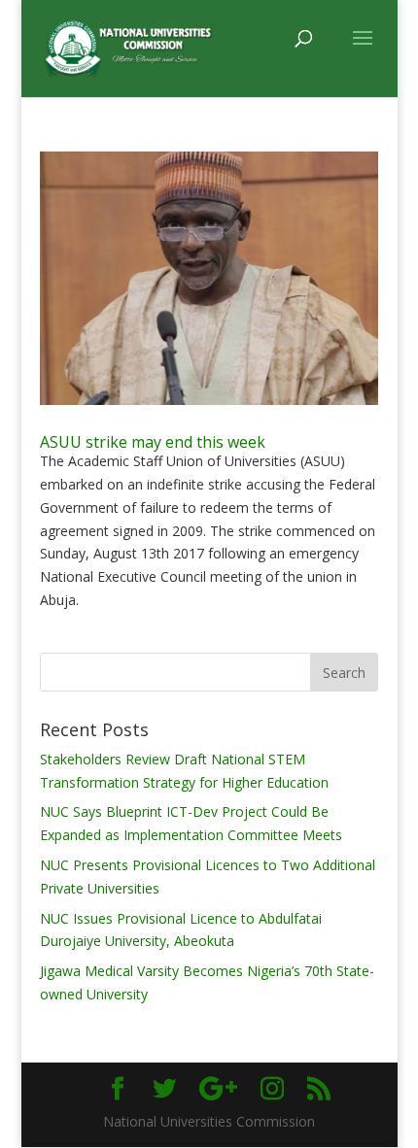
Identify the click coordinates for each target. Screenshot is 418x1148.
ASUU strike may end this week (152, 442)
